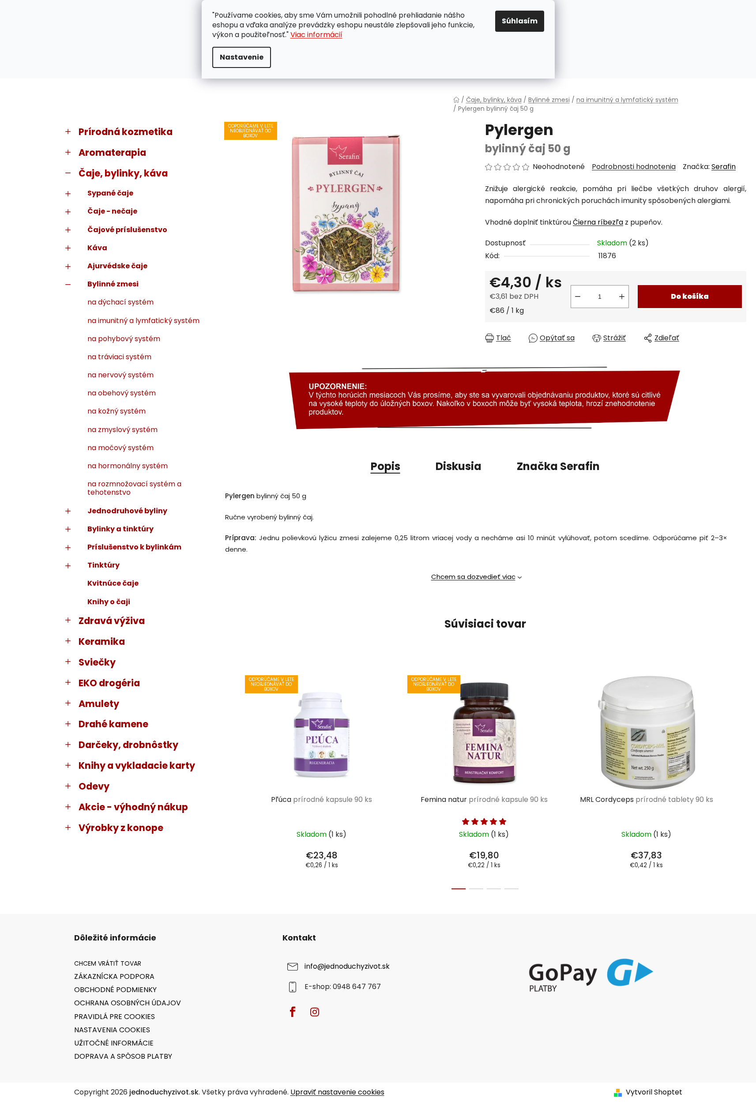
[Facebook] (292, 1012)
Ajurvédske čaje (117, 266)
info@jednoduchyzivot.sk (347, 966)
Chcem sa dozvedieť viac (473, 576)
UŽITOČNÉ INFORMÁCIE (114, 1043)
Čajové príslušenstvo (127, 230)
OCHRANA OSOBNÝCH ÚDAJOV (127, 1003)
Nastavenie (241, 57)
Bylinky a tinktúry (120, 529)
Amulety (99, 703)
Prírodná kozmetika (126, 131)
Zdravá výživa (112, 620)
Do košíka (690, 296)
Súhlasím (520, 21)
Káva (97, 248)
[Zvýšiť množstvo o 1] (621, 297)
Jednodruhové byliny (127, 511)
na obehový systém (121, 393)
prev (231, 780)
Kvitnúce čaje (113, 583)
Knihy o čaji (108, 602)
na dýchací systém (120, 302)
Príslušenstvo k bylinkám (134, 547)
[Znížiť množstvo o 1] (577, 297)
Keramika (102, 641)
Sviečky (97, 662)
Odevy (94, 786)
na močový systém (120, 448)
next (739, 780)
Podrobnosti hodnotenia (634, 167)
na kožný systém (116, 411)
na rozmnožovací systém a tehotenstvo (134, 488)
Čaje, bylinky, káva (123, 173)
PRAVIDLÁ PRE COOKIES (114, 1017)
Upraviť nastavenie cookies (337, 1092)
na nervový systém (120, 375)
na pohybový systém (123, 339)
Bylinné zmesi (113, 284)
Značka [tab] (558, 466)
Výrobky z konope (121, 827)
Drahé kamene (113, 724)
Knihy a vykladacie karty (137, 765)
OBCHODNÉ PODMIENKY (115, 990)
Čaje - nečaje (112, 211)
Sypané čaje (110, 193)
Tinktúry (103, 565)
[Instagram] (315, 1012)
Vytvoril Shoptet (654, 1092)
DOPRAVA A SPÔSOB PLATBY (123, 1056)
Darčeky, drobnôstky (128, 744)
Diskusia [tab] (458, 466)
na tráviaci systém (119, 357)
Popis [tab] (385, 466)
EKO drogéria (109, 683)
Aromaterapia (112, 152)
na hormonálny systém (127, 466)
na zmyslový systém (122, 430)
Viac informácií (316, 35)
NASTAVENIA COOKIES (112, 1030)
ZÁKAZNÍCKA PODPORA (114, 976)
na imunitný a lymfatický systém (143, 321)
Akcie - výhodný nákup (133, 807)
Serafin (723, 167)
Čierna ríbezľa (598, 222)
